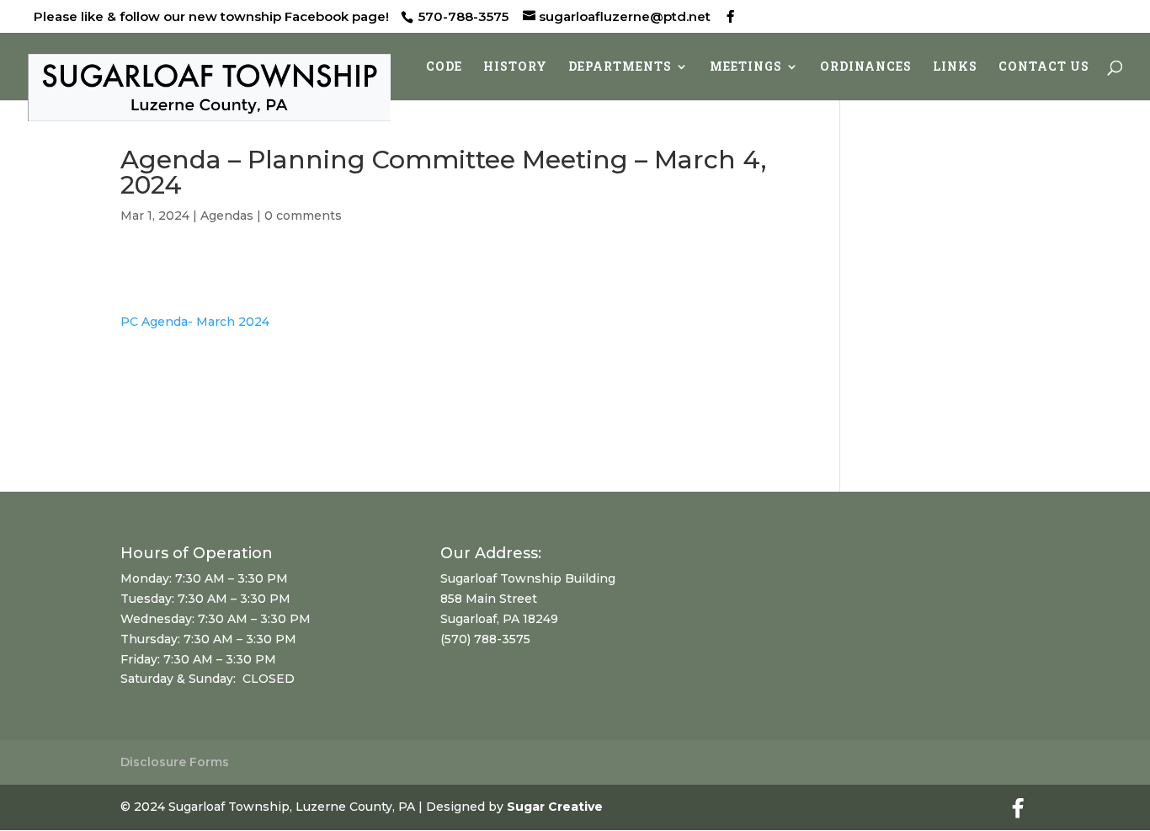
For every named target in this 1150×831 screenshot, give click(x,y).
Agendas (226, 215)
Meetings (746, 67)
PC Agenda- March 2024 (194, 321)
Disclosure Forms (174, 762)
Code (444, 67)
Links (955, 67)
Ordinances (866, 67)
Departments (620, 67)
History (515, 67)
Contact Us (1043, 67)
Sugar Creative (555, 806)
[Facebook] (730, 16)
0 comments (303, 215)
